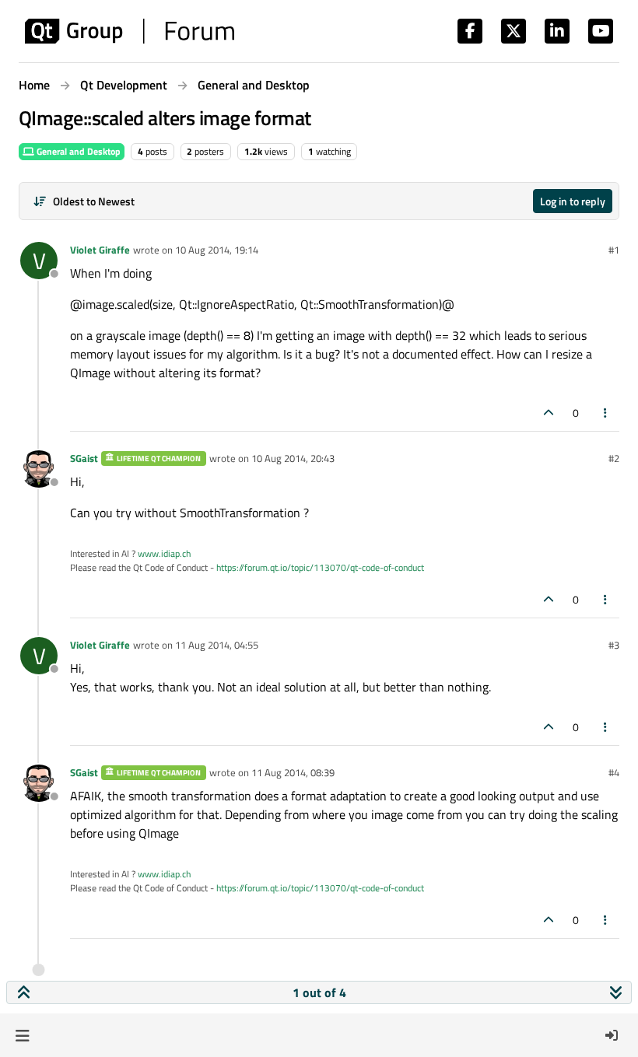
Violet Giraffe (100, 249)
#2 (613, 458)
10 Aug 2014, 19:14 (216, 249)
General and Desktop (77, 151)
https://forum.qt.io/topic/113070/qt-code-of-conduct (320, 567)
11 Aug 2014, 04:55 (216, 645)
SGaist (84, 458)
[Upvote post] (549, 413)
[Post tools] (606, 413)
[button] (22, 1035)
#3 (613, 645)
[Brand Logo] (129, 31)
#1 (613, 249)
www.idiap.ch (164, 553)
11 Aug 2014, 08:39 (293, 772)
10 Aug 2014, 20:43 (293, 458)
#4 (613, 772)
